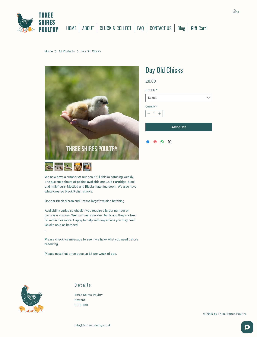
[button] (237, 11)
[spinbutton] (154, 113)
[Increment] (159, 113)
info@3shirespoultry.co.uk (93, 325)
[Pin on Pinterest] (155, 142)
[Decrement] (148, 113)
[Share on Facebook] (148, 142)
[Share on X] (169, 142)
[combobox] (178, 98)
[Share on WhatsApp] (162, 142)
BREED (151, 90)
